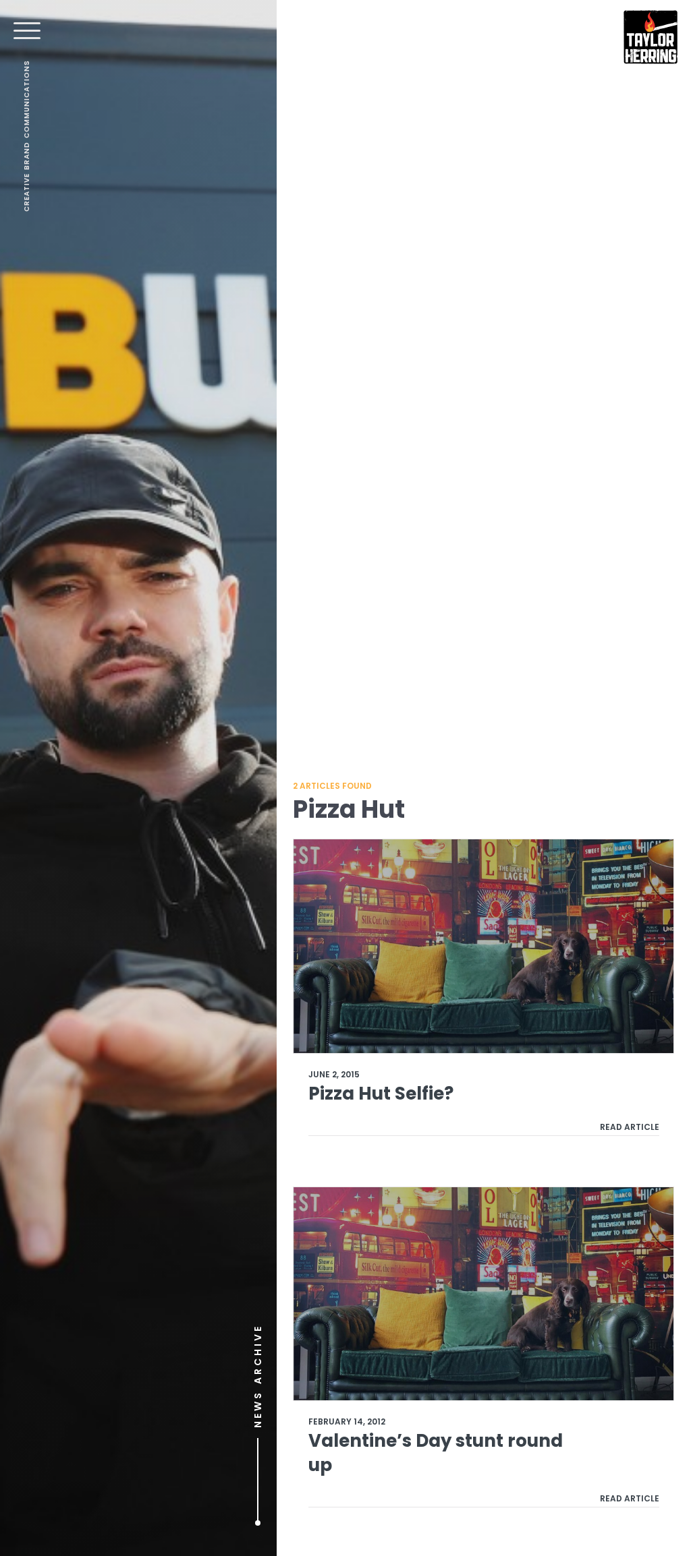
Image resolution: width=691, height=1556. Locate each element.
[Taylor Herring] (651, 37)
